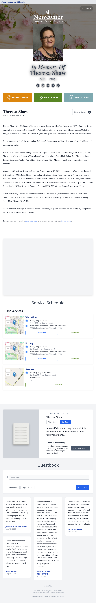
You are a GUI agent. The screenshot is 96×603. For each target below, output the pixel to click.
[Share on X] (43, 85)
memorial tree (31, 220)
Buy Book (65, 422)
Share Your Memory (80, 448)
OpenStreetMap (50, 596)
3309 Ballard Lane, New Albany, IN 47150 (46, 328)
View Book (52, 422)
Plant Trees (75, 333)
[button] (14, 322)
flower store (66, 220)
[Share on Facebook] (38, 85)
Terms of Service (54, 593)
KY (31, 380)
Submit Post (82, 487)
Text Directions (41, 333)
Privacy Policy (41, 593)
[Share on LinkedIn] (48, 85)
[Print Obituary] (58, 85)
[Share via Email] (53, 85)
